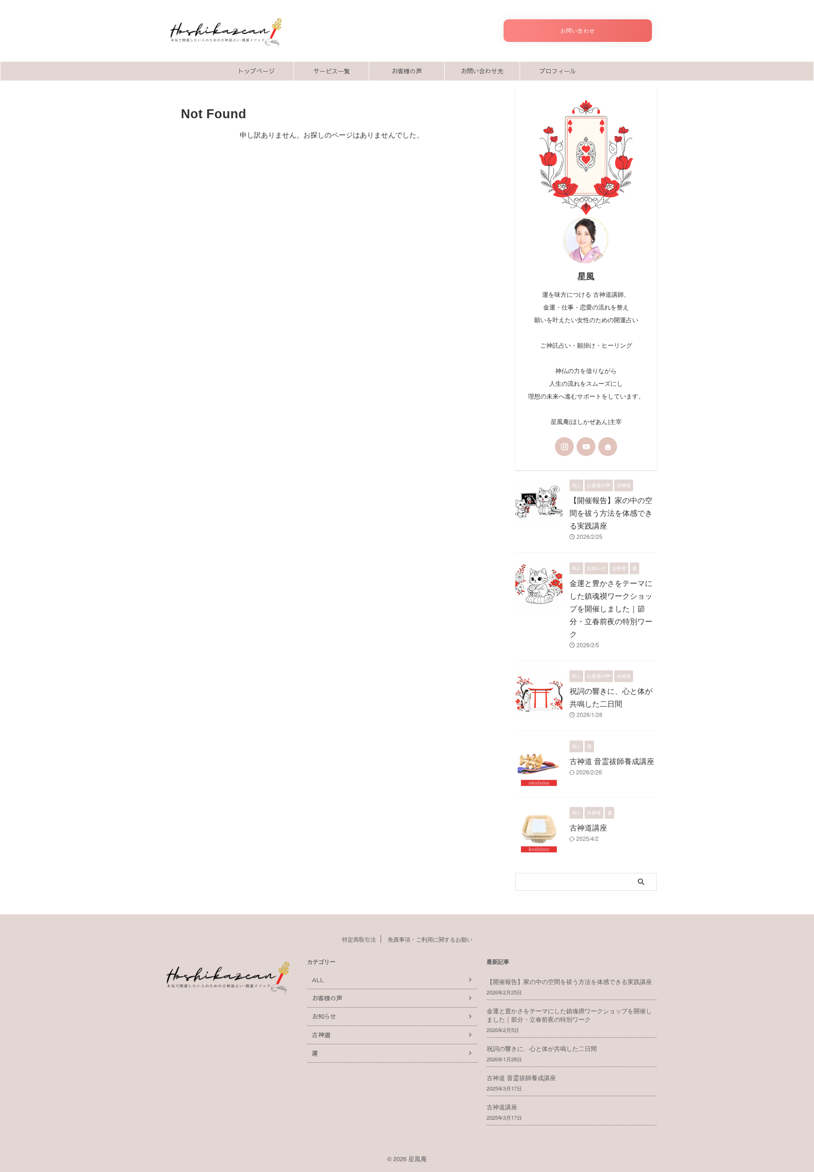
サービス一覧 (331, 71)
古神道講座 (588, 827)
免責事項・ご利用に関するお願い (430, 939)
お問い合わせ (577, 30)
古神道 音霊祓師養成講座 (612, 761)
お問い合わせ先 (482, 71)
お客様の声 (406, 71)
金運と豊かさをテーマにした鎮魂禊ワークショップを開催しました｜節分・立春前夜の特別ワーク (611, 608)
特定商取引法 (359, 939)
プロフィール (557, 71)
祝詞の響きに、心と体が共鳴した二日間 (542, 1048)
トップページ (256, 71)
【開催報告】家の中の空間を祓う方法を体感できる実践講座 (611, 513)
